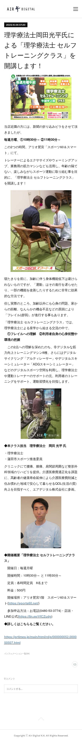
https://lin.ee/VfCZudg (35, 616)
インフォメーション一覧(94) (17, 653)
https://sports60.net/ (23, 603)
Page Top (41, 719)
